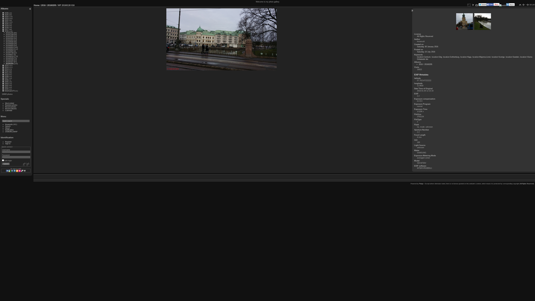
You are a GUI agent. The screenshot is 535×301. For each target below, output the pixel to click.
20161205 (10, 36)
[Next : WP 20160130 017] (527, 5)
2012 (6, 71)
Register (8, 142)
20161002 (10, 38)
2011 (6, 73)
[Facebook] (7, 171)
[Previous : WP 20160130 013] (524, 5)
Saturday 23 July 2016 (426, 52)
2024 (6, 16)
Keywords (9, 124)
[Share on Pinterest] (496, 5)
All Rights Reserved (425, 36)
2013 (6, 69)
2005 (6, 82)
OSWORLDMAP (11, 132)
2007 (6, 78)
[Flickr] (20, 171)
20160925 (10, 45)
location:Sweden (512, 57)
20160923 (10, 49)
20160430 (10, 60)
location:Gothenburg (451, 57)
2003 (6, 83)
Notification (9, 130)
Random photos (11, 105)
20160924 (10, 47)
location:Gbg (437, 57)
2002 (6, 85)
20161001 (10, 40)
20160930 (10, 42)
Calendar (8, 110)
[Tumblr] (12, 171)
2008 (6, 76)
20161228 (10, 35)
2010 (6, 74)
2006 (6, 80)
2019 (6, 25)
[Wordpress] (25, 171)
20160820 (10, 51)
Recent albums (11, 109)
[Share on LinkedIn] (510, 5)
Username (6, 150)
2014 (6, 67)
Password (6, 155)
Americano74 (9, 91)
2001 (6, 87)
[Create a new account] (24, 164)
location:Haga (465, 57)
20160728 (10, 53)
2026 (6, 13)
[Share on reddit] (502, 5)
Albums (4, 8)
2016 (6, 31)
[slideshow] (473, 5)
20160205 (10, 64)
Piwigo (421, 184)
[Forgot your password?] (27, 164)
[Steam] (22, 171)
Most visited (9, 103)
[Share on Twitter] (483, 5)
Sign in (7, 144)
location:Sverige (498, 57)
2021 (6, 22)
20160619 (10, 56)
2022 (6, 20)
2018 (6, 27)
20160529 (10, 58)
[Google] (9, 171)
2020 (6, 24)
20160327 (10, 62)
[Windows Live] (15, 171)
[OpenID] (17, 171)
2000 (6, 89)
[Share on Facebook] (490, 5)
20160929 (10, 44)
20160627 (10, 54)
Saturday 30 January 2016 (427, 47)
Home (36, 5)
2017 (6, 29)
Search (8, 126)
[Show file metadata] (477, 5)
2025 (6, 15)
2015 (6, 65)
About (7, 128)
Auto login (8, 161)
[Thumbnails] (520, 5)
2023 (6, 18)
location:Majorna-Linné (481, 57)
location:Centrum (424, 57)
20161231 (10, 33)
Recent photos (10, 107)
